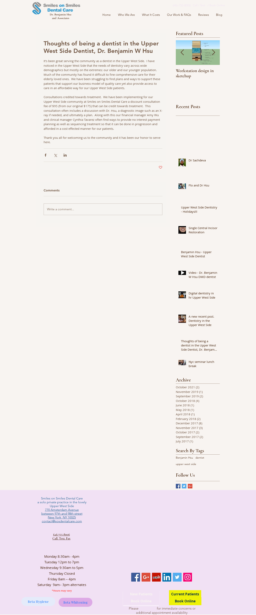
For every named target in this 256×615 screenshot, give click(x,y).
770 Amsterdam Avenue (62, 510)
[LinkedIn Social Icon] (166, 577)
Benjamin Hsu (184, 457)
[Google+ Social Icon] (146, 577)
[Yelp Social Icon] (156, 577)
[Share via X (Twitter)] (55, 155)
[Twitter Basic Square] (184, 486)
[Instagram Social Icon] (187, 577)
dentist (199, 457)
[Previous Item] (182, 52)
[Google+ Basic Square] (190, 486)
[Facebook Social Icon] (135, 577)
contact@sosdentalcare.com (62, 521)
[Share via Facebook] (45, 155)
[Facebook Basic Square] (178, 486)
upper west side (186, 464)
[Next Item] (213, 52)
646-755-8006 (61, 534)
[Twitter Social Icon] (177, 577)
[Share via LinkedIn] (65, 155)
